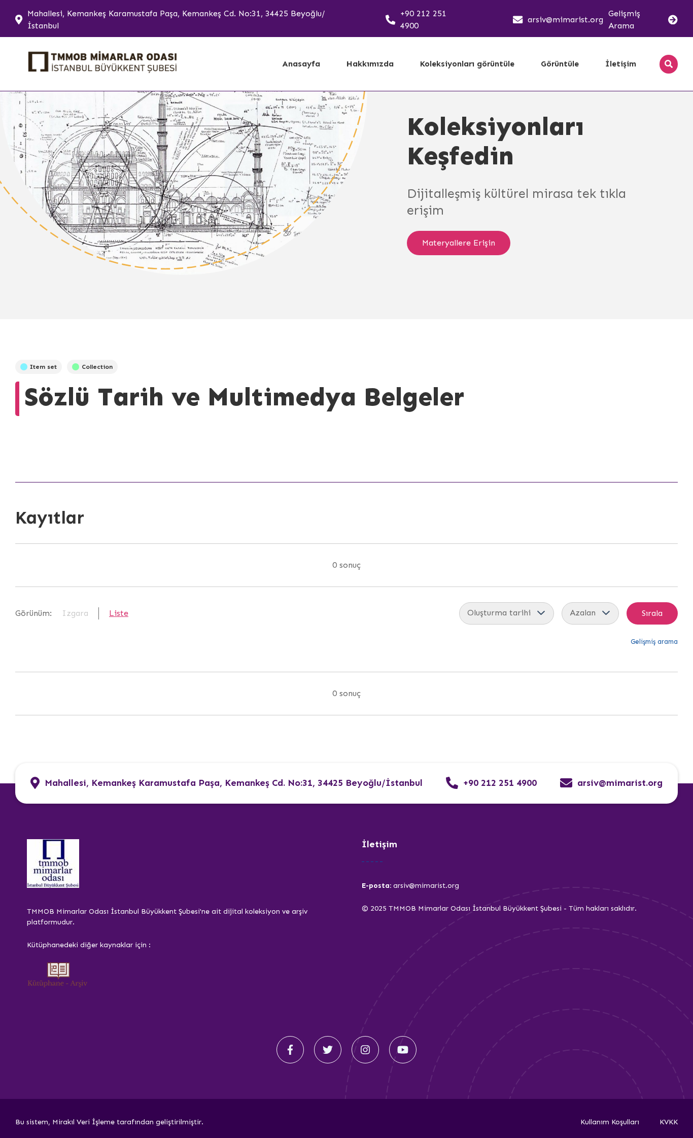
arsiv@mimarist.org (565, 19)
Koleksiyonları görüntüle (467, 63)
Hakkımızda (370, 63)
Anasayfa (301, 63)
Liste (118, 613)
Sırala (652, 613)
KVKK (669, 1122)
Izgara (75, 613)
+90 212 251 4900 (423, 19)
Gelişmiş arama (654, 641)
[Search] (669, 64)
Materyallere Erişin (458, 243)
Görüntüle (560, 63)
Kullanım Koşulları (609, 1122)
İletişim (620, 63)
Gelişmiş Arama (624, 19)
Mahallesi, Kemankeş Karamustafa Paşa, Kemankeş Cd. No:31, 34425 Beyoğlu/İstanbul (176, 19)
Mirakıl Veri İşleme (84, 1122)
